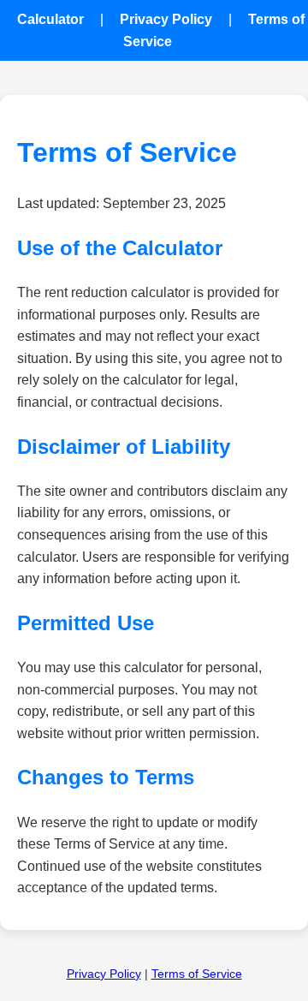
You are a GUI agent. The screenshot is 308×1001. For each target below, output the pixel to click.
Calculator (50, 19)
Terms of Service (196, 973)
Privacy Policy (166, 19)
